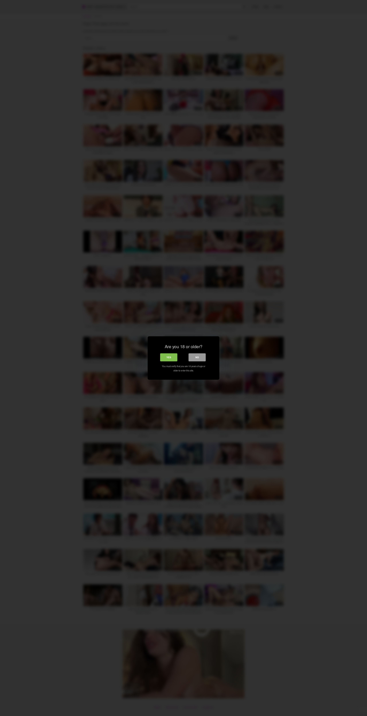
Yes (168, 357)
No (197, 357)
